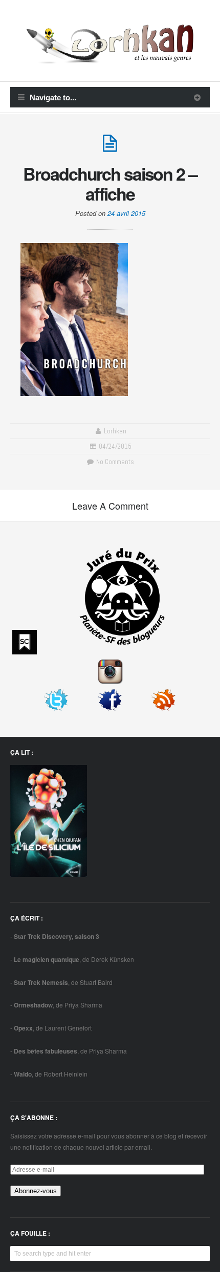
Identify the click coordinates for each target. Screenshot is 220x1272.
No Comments (114, 461)
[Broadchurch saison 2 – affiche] (110, 147)
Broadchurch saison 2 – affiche (109, 183)
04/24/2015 (115, 446)
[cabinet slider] (197, 97)
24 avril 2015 (126, 213)
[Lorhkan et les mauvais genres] (110, 58)
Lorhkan (115, 431)
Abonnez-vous (35, 1191)
